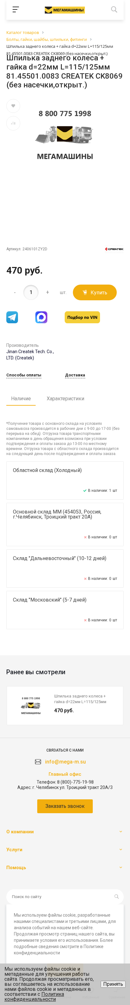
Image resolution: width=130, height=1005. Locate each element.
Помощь (16, 867)
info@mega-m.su (65, 762)
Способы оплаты (23, 375)
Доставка (75, 375)
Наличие (21, 399)
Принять (113, 984)
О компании (20, 832)
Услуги (14, 849)
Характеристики (65, 399)
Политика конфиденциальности (34, 996)
